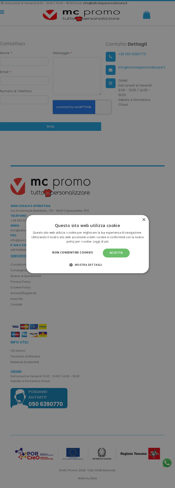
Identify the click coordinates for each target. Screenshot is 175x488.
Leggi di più (101, 242)
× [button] (143, 220)
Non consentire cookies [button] (72, 253)
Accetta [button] (116, 253)
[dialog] (87, 244)
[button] (87, 264)
